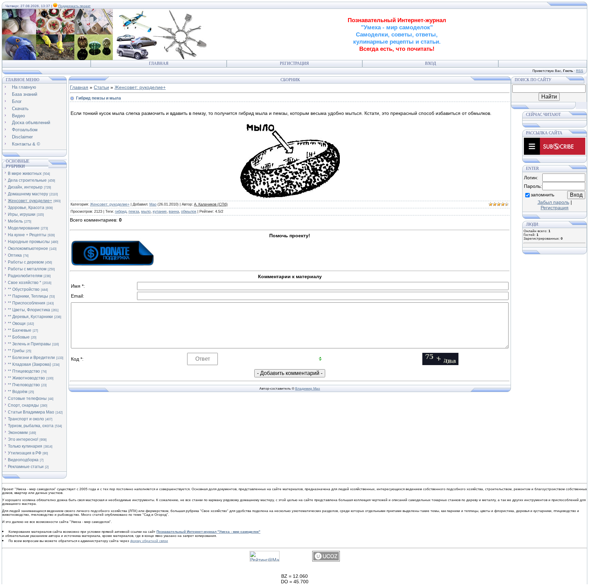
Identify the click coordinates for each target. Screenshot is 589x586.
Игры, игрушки (21, 214)
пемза (134, 211)
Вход (430, 63)
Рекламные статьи (26, 466)
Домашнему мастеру (28, 194)
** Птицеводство (24, 371)
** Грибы (16, 350)
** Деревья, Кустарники (30, 316)
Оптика (15, 255)
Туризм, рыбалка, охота (31, 425)
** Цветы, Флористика (29, 309)
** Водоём (17, 391)
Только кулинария (25, 446)
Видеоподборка (23, 459)
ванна (174, 211)
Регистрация (294, 63)
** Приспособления (26, 303)
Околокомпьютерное (28, 248)
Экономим (18, 432)
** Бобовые (19, 337)
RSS (579, 71)
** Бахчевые (19, 330)
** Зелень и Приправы (29, 344)
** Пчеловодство (24, 384)
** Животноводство (26, 378)
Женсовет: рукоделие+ (30, 200)
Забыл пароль (553, 202)
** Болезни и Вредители (31, 357)
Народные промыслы (29, 241)
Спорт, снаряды (23, 405)
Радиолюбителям (25, 275)
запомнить (542, 194)
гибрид (120, 211)
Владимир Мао (307, 388)
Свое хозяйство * (24, 282)
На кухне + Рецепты (27, 234)
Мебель (15, 221)
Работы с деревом (26, 262)
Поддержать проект (74, 6)
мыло (146, 211)
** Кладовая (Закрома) (29, 364)
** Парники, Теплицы (28, 296)
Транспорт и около (26, 419)
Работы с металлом (27, 269)
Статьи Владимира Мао (31, 412)
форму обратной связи (149, 541)
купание (160, 211)
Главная (158, 63)
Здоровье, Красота (26, 207)
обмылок (188, 211)
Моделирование (24, 228)
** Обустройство (24, 289)
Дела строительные (27, 180)
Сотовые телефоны (27, 398)
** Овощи (17, 323)
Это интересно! (23, 439)
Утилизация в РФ (24, 453)
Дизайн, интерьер (25, 187)
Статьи (101, 87)
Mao (152, 204)
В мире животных (25, 173)
